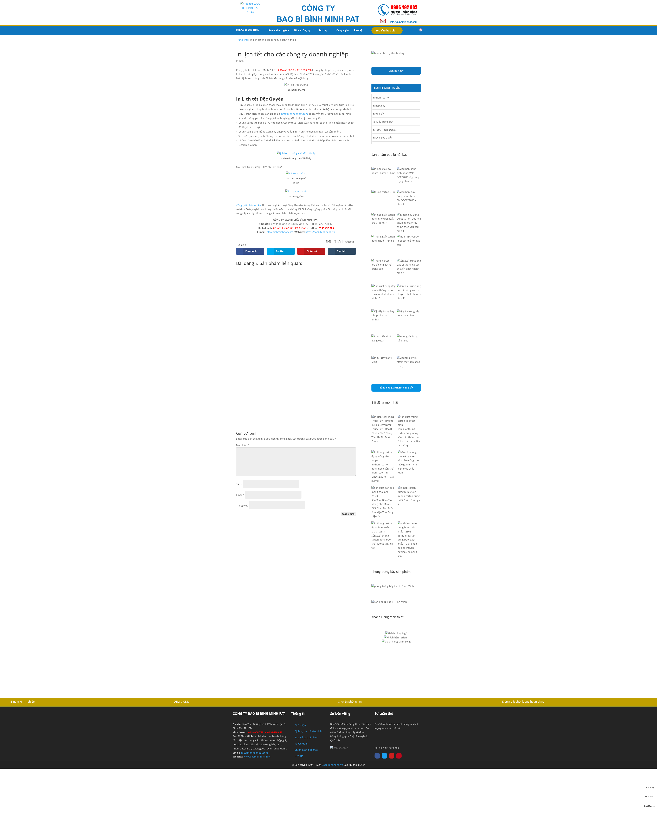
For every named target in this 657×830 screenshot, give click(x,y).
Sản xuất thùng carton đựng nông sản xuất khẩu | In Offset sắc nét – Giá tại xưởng (409, 437)
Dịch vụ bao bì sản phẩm (309, 731)
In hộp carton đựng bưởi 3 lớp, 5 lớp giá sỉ (409, 500)
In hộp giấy (378, 105)
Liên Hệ (299, 755)
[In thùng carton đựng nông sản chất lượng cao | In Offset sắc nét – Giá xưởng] (383, 456)
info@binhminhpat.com (294, 113)
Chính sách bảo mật (306, 749)
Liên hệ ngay (396, 70)
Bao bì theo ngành (278, 30)
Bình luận (242, 445)
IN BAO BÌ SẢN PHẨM (247, 30)
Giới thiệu (300, 725)
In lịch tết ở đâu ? (254, 309)
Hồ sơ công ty (302, 30)
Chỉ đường (649, 787)
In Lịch (240, 61)
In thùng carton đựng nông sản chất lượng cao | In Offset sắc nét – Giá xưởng (382, 472)
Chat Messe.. (649, 806)
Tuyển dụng (301, 743)
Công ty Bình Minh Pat (249, 205)
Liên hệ (358, 30)
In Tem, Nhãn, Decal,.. (384, 129)
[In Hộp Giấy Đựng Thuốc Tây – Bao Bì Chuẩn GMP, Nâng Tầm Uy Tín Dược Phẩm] (383, 419)
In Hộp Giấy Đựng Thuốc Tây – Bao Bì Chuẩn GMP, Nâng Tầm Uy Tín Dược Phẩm (381, 433)
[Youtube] (391, 756)
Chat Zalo (649, 796)
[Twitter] (384, 756)
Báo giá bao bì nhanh (307, 737)
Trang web (242, 505)
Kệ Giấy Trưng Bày (382, 121)
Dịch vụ (323, 30)
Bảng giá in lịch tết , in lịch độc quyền (272, 342)
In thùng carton (381, 97)
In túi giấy (378, 113)
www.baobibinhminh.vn (257, 756)
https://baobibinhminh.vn (320, 232)
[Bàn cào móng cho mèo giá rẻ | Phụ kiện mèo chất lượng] (409, 454)
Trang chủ (242, 39)
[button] (413, 30)
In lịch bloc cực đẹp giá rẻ (262, 374)
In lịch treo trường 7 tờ (259, 407)
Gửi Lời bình (348, 513)
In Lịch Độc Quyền (382, 137)
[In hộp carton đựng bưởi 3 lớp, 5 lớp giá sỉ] (409, 490)
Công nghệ (342, 30)
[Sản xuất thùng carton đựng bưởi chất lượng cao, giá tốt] (383, 527)
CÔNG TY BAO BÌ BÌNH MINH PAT (259, 713)
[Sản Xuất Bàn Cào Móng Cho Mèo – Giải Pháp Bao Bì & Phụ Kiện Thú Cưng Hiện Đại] (383, 492)
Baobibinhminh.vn (332, 764)
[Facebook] (377, 756)
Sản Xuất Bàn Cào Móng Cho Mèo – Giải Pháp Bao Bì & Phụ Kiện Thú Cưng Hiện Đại (382, 508)
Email (240, 495)
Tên (239, 484)
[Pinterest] (399, 756)
